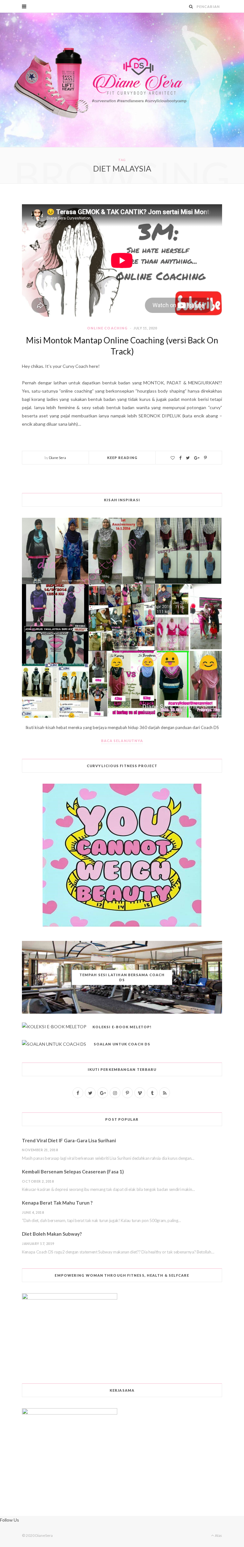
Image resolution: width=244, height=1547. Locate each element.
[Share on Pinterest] (205, 458)
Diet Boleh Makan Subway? (52, 1234)
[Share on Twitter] (188, 458)
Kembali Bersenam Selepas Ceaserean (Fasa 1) (73, 1171)
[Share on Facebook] (180, 458)
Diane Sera (57, 457)
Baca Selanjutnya (122, 741)
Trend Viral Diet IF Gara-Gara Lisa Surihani (69, 1140)
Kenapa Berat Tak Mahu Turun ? (57, 1203)
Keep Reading (122, 458)
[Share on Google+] (197, 458)
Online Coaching (107, 328)
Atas (218, 1535)
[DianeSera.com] (122, 80)
